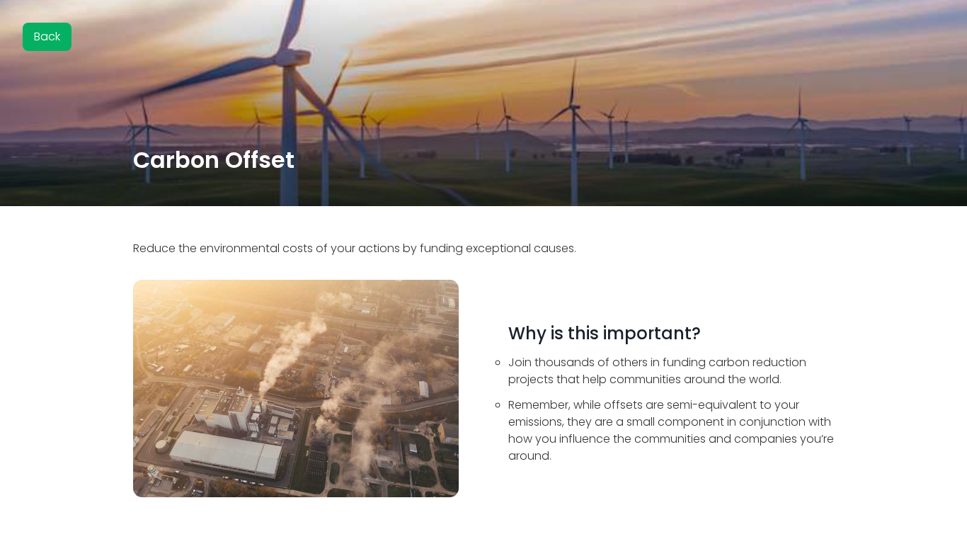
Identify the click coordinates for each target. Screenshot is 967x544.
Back (47, 36)
